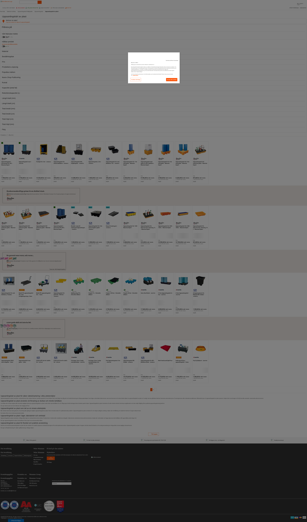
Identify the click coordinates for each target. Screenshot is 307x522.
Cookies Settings (135, 79)
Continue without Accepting (172, 60)
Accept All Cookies (172, 79)
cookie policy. (135, 75)
